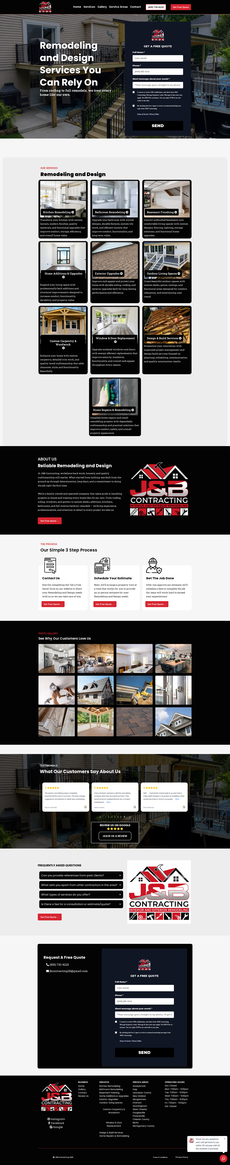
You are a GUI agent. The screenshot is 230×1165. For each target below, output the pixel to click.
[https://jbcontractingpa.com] (45, 7)
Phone (137, 65)
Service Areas (118, 6)
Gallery (102, 6)
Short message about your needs (151, 79)
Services (89, 6)
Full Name (139, 52)
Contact (135, 6)
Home (77, 6)
